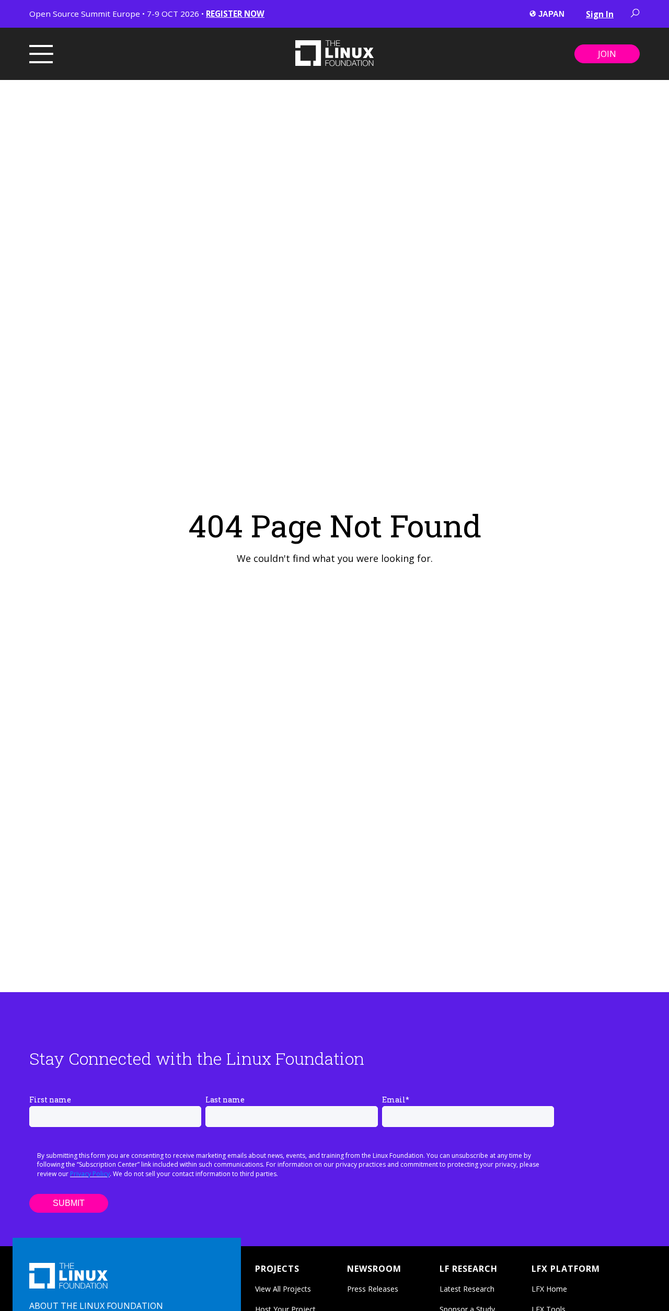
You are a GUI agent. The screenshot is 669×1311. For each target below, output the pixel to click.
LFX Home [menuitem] (549, 1289)
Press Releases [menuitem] (372, 1289)
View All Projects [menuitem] (283, 1289)
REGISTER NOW (235, 13)
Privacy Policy (90, 1173)
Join (607, 54)
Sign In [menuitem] (600, 14)
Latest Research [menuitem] (467, 1289)
